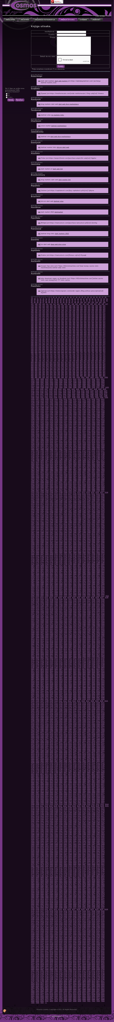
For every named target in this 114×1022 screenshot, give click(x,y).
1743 (75, 454)
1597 (65, 439)
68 (66, 300)
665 (96, 349)
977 (66, 376)
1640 (42, 444)
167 (104, 307)
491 (43, 336)
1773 (65, 457)
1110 (60, 389)
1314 (88, 409)
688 (32, 352)
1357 (65, 414)
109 (40, 304)
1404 (61, 419)
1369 (47, 416)
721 (81, 354)
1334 (33, 412)
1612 (60, 441)
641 (81, 347)
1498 (51, 429)
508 (32, 337)
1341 (65, 412)
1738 (51, 454)
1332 (98, 411)
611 (43, 346)
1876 (98, 467)
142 (85, 305)
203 (89, 311)
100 (81, 302)
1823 (75, 462)
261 (81, 316)
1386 (51, 417)
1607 (37, 441)
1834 (51, 464)
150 (40, 307)
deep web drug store (58, 244)
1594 (51, 439)
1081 (79, 386)
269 (36, 317)
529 (36, 339)
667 (104, 349)
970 (40, 376)
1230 (70, 401)
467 (104, 332)
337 (66, 322)
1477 (103, 426)
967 (104, 374)
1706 (51, 451)
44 (75, 299)
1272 (42, 406)
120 (80, 304)
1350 (33, 414)
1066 (84, 384)
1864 (42, 467)
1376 (79, 416)
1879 (37, 469)
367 (104, 324)
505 (96, 336)
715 (58, 354)
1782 (33, 459)
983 (89, 376)
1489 (84, 427)
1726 (70, 452)
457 (66, 332)
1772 (61, 457)
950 (40, 374)
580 (77, 342)
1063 (70, 384)
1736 (42, 454)
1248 (79, 402)
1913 (46, 472)
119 (76, 304)
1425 (84, 421)
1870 (70, 467)
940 (77, 372)
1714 (88, 451)
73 (81, 300)
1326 (70, 411)
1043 (51, 382)
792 (47, 361)
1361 (84, 414)
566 (100, 341)
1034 (84, 381)
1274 (51, 406)
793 (51, 361)
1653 (103, 444)
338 (70, 322)
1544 (42, 434)
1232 (79, 401)
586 (100, 342)
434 (55, 331)
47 (84, 299)
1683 (93, 447)
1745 (84, 454)
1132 (83, 391)
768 (32, 359)
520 (77, 337)
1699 (93, 449)
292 (47, 319)
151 (43, 307)
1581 (65, 437)
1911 (37, 472)
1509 (103, 429)
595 (58, 344)
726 (100, 354)
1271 (37, 406)
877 (66, 367)
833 (51, 364)
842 (85, 364)
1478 (33, 427)
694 (55, 352)
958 (70, 374)
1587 (93, 437)
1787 (56, 459)
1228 (61, 401)
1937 (84, 474)
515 (58, 337)
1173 (37, 396)
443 (89, 331)
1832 (42, 464)
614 (55, 346)
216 (62, 312)
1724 (61, 452)
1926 (33, 474)
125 (99, 304)
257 (66, 316)
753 (51, 357)
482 (85, 334)
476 (62, 334)
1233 (84, 401)
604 (92, 344)
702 (85, 352)
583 (89, 342)
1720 (42, 452)
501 (81, 336)
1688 (42, 449)
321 (81, 321)
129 (36, 305)
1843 (93, 464)
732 (47, 356)
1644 (61, 444)
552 (47, 341)
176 (62, 309)
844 (92, 364)
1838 (70, 464)
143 (89, 305)
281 (81, 317)
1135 (96, 391)
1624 (42, 442)
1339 (56, 412)
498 (70, 336)
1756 (61, 456)
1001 (83, 377)
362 (85, 324)
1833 (47, 464)
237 (66, 314)
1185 (92, 396)
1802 (51, 461)
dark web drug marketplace (69, 104)
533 (51, 339)
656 (62, 349)
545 (96, 339)
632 (47, 347)
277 (66, 317)
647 (104, 347)
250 (40, 316)
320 (77, 321)
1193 (51, 397)
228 (32, 314)
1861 (103, 466)
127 (106, 304)
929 (36, 372)
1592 (42, 439)
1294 (70, 407)
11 (56, 297)
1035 (89, 381)
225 (96, 312)
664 (92, 349)
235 (58, 314)
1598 (70, 439)
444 (92, 331)
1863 (37, 467)
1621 (102, 441)
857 (66, 366)
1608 (42, 441)
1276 (61, 406)
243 (89, 314)
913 (51, 371)
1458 (89, 424)
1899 (56, 471)
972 (47, 376)
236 (62, 314)
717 (66, 354)
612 (47, 346)
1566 (70, 436)
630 (40, 347)
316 (62, 321)
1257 (47, 404)
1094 (65, 387)
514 (55, 337)
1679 (75, 447)
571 (43, 342)
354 (55, 324)
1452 (61, 424)
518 (70, 337)
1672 (42, 447)
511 (43, 337)
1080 (75, 386)
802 (85, 361)
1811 (93, 461)
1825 (84, 462)
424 (92, 329)
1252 (98, 402)
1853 (65, 466)
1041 (42, 382)
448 (32, 332)
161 (81, 307)
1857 (84, 466)
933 (51, 372)
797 (66, 361)
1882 (51, 469)
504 (92, 336)
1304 (42, 409)
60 (43, 300)
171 (43, 309)
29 (32, 299)
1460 (98, 424)
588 (32, 344)
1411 (93, 419)
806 (100, 361)
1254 (33, 404)
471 (43, 334)
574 (55, 342)
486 (100, 334)
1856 (79, 466)
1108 (51, 389)
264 (92, 316)
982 (85, 376)
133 (51, 305)
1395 (93, 417)
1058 (47, 384)
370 (40, 326)
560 (77, 341)
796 (62, 361)
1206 (33, 399)
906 (100, 369)
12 (59, 297)
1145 (64, 392)
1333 (103, 411)
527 (104, 337)
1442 (89, 422)
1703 (37, 451)
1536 (79, 432)
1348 (98, 412)
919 (73, 371)
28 (105, 297)
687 (104, 351)
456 (62, 332)
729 (36, 356)
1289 (47, 407)
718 (70, 354)
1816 (42, 462)
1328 (79, 411)
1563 (56, 436)
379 (74, 326)
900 (77, 369)
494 (55, 336)
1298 (89, 407)
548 (32, 341)
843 (89, 364)
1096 (75, 387)
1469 (65, 426)
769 (36, 359)
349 (36, 324)
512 (47, 337)
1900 (61, 471)
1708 (61, 451)
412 (47, 329)
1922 (88, 472)
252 (47, 316)
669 (36, 351)
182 (85, 309)
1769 (47, 457)
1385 (47, 417)
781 (81, 359)
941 (81, 372)
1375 (75, 416)
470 (40, 334)
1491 (93, 427)
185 (96, 309)
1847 (37, 466)
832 (47, 364)
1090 (47, 387)
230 (40, 314)
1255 (37, 404)
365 (96, 324)
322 (85, 321)
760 (77, 357)
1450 (51, 424)
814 (55, 362)
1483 (56, 427)
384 (92, 326)
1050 (84, 382)
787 (104, 359)
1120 (104, 389)
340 (77, 322)
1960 (42, 477)
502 (85, 336)
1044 (56, 382)
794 (55, 361)
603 (89, 344)
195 (58, 311)
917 (66, 371)
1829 (103, 462)
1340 (61, 412)
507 (104, 336)
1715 (93, 451)
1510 (33, 431)
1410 (89, 419)
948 (32, 374)
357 (66, 324)
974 (55, 376)
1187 (101, 396)
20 (82, 297)
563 (89, 341)
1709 (65, 451)
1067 (89, 384)
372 (47, 326)
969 (36, 376)
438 (70, 331)
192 (47, 311)
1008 (37, 379)
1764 (98, 456)
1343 (75, 412)
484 (92, 334)
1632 (79, 442)
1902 (70, 471)
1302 (33, 409)
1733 (103, 452)
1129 (69, 391)
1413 (102, 419)
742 (85, 356)
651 (43, 349)
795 (58, 361)
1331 (93, 411)
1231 (75, 401)
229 (36, 314)
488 (32, 336)
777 (66, 359)
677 (66, 351)
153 (51, 307)
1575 (37, 437)
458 (70, 332)
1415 (37, 421)
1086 (103, 386)
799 (74, 361)
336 (62, 322)
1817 (47, 462)
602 (85, 344)
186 (100, 309)
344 (92, 322)
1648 (79, 444)
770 (40, 359)
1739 (56, 454)
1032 (75, 381)
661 (81, 349)
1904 (79, 471)
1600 (79, 439)
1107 (46, 389)
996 (62, 377)
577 (66, 342)
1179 (64, 396)
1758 (70, 456)
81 (104, 300)
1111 (64, 389)
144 (92, 305)
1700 (98, 449)
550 (40, 341)
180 (77, 309)
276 (62, 317)
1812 (98, 461)
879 (74, 367)
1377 (84, 416)
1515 (56, 431)
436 (62, 331)
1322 (51, 411)
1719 (37, 452)
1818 (51, 462)
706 (100, 352)
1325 (65, 411)
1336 (42, 412)
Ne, (9, 95)
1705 (47, 451)
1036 (93, 381)
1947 (56, 476)
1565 (65, 436)
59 (40, 300)
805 (96, 361)
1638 (33, 444)
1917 (65, 472)
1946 (51, 476)
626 (100, 346)
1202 (92, 397)
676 (62, 351)
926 (100, 371)
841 (81, 364)
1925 (102, 472)
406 (100, 327)
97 (72, 302)
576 (62, 342)
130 (40, 305)
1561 (47, 436)
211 (43, 312)
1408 (79, 419)
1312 (79, 409)
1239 (37, 402)
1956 (98, 476)
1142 (51, 392)
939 (74, 372)
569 (36, 342)
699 (74, 352)
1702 (33, 451)
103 (92, 302)
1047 (70, 382)
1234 (89, 401)
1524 (98, 431)
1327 (75, 411)
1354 (51, 414)
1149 (83, 392)
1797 (103, 459)
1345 (84, 412)
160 (77, 307)
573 (51, 342)
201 (81, 311)
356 (62, 324)
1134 (92, 391)
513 (51, 337)
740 (77, 356)
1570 (89, 436)
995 (58, 377)
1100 (93, 387)
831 (43, 364)
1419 (56, 421)
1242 (51, 402)
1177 (55, 396)
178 (70, 309)
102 (89, 302)
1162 (64, 394)
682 (85, 351)
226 (100, 312)
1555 (93, 434)
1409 (84, 419)
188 (32, 311)
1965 (65, 477)
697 (66, 352)
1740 (61, 454)
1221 (102, 399)
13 (62, 297)
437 (66, 331)
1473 (84, 426)
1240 (42, 402)
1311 (74, 409)
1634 (89, 442)
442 (85, 331)
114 (58, 304)
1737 (47, 454)
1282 (89, 406)
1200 (83, 397)
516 (62, 337)
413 (51, 329)
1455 (75, 424)
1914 (51, 472)
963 (89, 374)
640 (77, 347)
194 (55, 311)
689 (36, 352)
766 (100, 357)
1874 (89, 467)
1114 (77, 389)
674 (55, 351)
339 (74, 322)
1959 (37, 477)
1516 (60, 431)
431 (43, 331)
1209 (47, 399)
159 (74, 307)
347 (104, 322)
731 (43, 356)
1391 (75, 417)
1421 (65, 421)
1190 (37, 397)
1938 (89, 474)
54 (104, 299)
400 (77, 327)
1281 (84, 406)
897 (66, 369)
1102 (102, 387)
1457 (84, 424)
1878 (33, 469)
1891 (93, 469)
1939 (93, 474)
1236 (98, 401)
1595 (56, 439)
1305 (47, 409)
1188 (105, 396)
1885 (65, 469)
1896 (42, 471)
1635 (93, 442)
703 (89, 352)
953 (51, 374)
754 (55, 357)
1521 (84, 431)
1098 (84, 387)
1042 (47, 382)
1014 (65, 379)
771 (43, 359)
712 (47, 354)
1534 (70, 432)
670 (40, 351)
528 (32, 339)
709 (36, 354)
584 (92, 342)
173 (51, 309)
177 (66, 309)
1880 (42, 469)
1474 (89, 426)
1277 (65, 406)
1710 (70, 451)
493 (51, 336)
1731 (93, 452)
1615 (74, 441)
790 (40, 361)
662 (85, 349)
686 (100, 351)
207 (104, 311)
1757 (65, 456)
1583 (75, 437)
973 (51, 376)
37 (55, 299)
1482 (51, 427)
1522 (88, 431)
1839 (75, 464)
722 (85, 354)
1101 (98, 387)
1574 (33, 437)
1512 (42, 431)
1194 (55, 397)
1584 (79, 437)
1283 (93, 406)
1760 (79, 456)
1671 (37, 447)
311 (43, 321)
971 (43, 376)
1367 (37, 416)
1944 (42, 476)
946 (100, 372)
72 (78, 300)
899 (74, 369)
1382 (33, 417)
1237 (103, 401)
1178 (60, 396)
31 (38, 299)
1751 (37, 456)
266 (100, 316)
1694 (70, 449)
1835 (56, 464)
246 (100, 314)
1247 (75, 402)
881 (81, 367)
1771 (56, 457)
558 (70, 341)
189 (36, 311)
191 (43, 311)
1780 (98, 457)
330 (40, 322)
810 (40, 362)
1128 (64, 391)
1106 (42, 389)
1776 (79, 457)
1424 (79, 421)
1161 (60, 394)
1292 (61, 407)
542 (85, 339)
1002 (87, 377)
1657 (47, 446)
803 (89, 361)
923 (89, 371)
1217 (84, 399)
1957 (103, 476)
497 (66, 336)
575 (58, 342)
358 (70, 324)
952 (47, 374)
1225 (47, 401)
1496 (42, 429)
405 (96, 327)
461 (81, 332)
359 (74, 324)
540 (77, 339)
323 (89, 321)
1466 (51, 426)
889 (36, 369)
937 (66, 372)
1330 (89, 411)
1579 (56, 437)
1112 (68, 389)
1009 (42, 379)
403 (89, 327)
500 (77, 336)
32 (40, 299)
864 (92, 366)
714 (55, 354)
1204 (101, 397)
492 (47, 336)
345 (96, 322)
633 (51, 347)
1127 (60, 391)
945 (96, 372)
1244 (61, 402)
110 (43, 304)
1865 (47, 467)
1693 (65, 449)
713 (51, 354)
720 (77, 354)
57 (35, 300)
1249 (84, 402)
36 (52, 299)
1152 (96, 392)
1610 (51, 441)
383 (89, 326)
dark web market (61, 81)
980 (77, 376)
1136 (101, 391)
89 (49, 302)
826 (100, 362)
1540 (98, 432)
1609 (47, 441)
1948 (61, 476)
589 (36, 344)
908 (32, 371)
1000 (78, 377)
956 (62, 374)
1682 (89, 447)
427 (104, 329)
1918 (70, 472)
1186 (96, 396)
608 (32, 346)
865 (96, 366)
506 (100, 336)
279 (74, 317)
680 (77, 351)
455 (58, 332)
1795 (93, 459)
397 (66, 327)
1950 (70, 476)
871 (43, 367)
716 (62, 354)
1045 (61, 382)
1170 (101, 394)
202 (85, 311)
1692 (61, 449)
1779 (93, 457)
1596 (61, 439)
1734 (33, 454)
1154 (105, 392)
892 (47, 369)
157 (66, 307)
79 (98, 300)
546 (100, 339)
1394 (89, 417)
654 (55, 349)
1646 (70, 444)
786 (100, 359)
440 (77, 331)
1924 (98, 472)
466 (100, 332)
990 (40, 377)
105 (100, 302)
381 (81, 326)
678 (70, 351)
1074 (47, 386)
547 (104, 339)
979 (74, 376)
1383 (37, 417)
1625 (47, 442)
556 (62, 341)
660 (77, 349)
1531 (56, 432)
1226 (51, 401)
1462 (33, 426)
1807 (75, 461)
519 (73, 337)
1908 (98, 471)
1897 (47, 471)
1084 (93, 386)
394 (55, 327)
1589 (103, 437)
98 (75, 302)
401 (81, 327)
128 (32, 305)
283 (89, 317)
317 (66, 321)
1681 (84, 447)
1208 (42, 399)
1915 (56, 472)
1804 (61, 461)
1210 (51, 399)
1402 (51, 419)
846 (100, 364)
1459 (93, 424)
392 (47, 327)
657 (66, 349)
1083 (89, 386)
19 (79, 297)
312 (47, 321)
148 (32, 307)
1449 (47, 424)
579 (74, 342)
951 (43, 374)
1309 (65, 409)
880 (77, 367)
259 (74, 316)
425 (96, 329)
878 (70, 367)
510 (40, 337)
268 (32, 317)
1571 (93, 436)
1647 (75, 444)
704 (92, 352)
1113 (73, 389)
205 (96, 311)
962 (85, 374)
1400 (42, 419)
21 (85, 297)
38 (58, 299)
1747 (93, 454)
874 (55, 367)
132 (47, 305)
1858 (89, 466)
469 (36, 334)
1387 (56, 417)
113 (54, 304)
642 (85, 347)
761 (81, 357)
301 (81, 319)
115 (62, 304)
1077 (61, 386)
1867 (56, 467)
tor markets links (57, 115)
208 (32, 312)
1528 (42, 432)
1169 (96, 394)
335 (58, 322)
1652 (98, 444)
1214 (70, 399)
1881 (47, 469)
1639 (37, 444)
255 (58, 316)
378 (70, 326)
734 (55, 356)
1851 (56, 466)
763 (89, 357)
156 (62, 307)
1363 (93, 414)
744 (92, 356)
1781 (103, 457)
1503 (75, 429)
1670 (33, 447)
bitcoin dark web (63, 147)
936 (62, 372)
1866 (51, 467)
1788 (61, 459)
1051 (89, 382)
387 (104, 326)
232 (47, 314)
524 (92, 337)
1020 (93, 379)
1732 (98, 452)
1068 (93, 384)
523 (89, 337)
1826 (89, 462)
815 (58, 362)
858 (70, 366)
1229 (65, 401)
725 (96, 354)
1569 (84, 436)
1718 (33, 452)
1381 (103, 416)
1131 (78, 391)
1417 (47, 421)
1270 (33, 406)
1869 (65, 467)
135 (58, 305)
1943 (37, 476)
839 (74, 364)
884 (92, 367)
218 (70, 312)
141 (81, 305)
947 (104, 372)
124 (95, 304)
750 (40, 357)
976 (62, 376)
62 (49, 300)
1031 (70, 381)
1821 (65, 462)
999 (74, 377)
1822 (70, 462)
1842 (89, 464)
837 (66, 364)
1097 (79, 387)
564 (92, 341)
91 (55, 302)
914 (55, 371)
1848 (42, 466)
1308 (61, 409)
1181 (73, 396)
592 (47, 344)
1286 (33, 407)
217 (66, 312)
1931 (56, 474)
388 (32, 327)
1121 (32, 391)
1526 (33, 432)
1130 (73, 391)
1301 (103, 407)
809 (36, 362)
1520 (79, 431)
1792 (79, 459)
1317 (102, 409)
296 (62, 319)
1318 (33, 411)
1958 (33, 477)
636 (62, 347)
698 (70, 352)
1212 (60, 399)
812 (47, 362)
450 (40, 332)
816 (62, 362)
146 (100, 305)
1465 (47, 426)
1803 (56, 461)
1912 (42, 472)
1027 (51, 381)
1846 (33, 466)
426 (100, 329)
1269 (103, 404)
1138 (32, 392)
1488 (79, 427)
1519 (74, 431)
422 (85, 329)
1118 (95, 389)
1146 (69, 392)
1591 (37, 439)
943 (89, 372)
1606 (33, 441)
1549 (65, 434)
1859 (93, 466)
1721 (47, 452)
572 (47, 342)
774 (55, 359)
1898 (51, 471)
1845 (103, 464)
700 (77, 352)
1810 (89, 461)
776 (62, 359)
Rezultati (19, 100)
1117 (91, 389)
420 (77, 329)
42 (69, 299)
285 (96, 317)
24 (94, 297)
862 (85, 366)
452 (47, 332)
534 (55, 339)
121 (84, 304)
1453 (65, 424)
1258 (51, 404)
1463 (37, 426)
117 (69, 304)
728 (32, 356)
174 (55, 309)
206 (100, 311)
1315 (93, 409)
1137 (105, 391)
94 (64, 302)
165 (96, 307)
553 (51, 341)
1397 (103, 417)
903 (89, 369)
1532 (61, 432)
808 (32, 362)
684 (92, 351)
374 (55, 326)
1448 (42, 424)
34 (46, 299)
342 (85, 322)
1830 (33, 464)
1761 (84, 456)
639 (74, 347)
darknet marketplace (58, 126)
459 (74, 332)
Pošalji (61, 66)
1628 (61, 442)
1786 (51, 459)
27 (102, 297)
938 (70, 372)
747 (104, 356)
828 (32, 364)
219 (73, 312)
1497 (47, 429)
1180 (69, 396)
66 (61, 300)
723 (89, 354)
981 (81, 376)
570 (40, 342)
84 (35, 302)
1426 (89, 421)
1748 (98, 454)
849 (36, 366)
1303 (37, 409)
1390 (70, 417)
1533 (65, 432)
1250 (89, 402)
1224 (42, 401)
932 (47, 372)
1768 (42, 457)
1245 (65, 402)
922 (85, 371)
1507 (93, 429)
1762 (89, 456)
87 (43, 302)
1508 (98, 429)
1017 (79, 379)
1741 (65, 454)
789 (36, 361)
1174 (42, 396)
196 (62, 311)
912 (47, 371)
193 (51, 311)
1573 (103, 436)
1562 (51, 436)
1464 (42, 426)
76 (90, 300)
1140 (42, 392)
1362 (89, 414)
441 (81, 331)
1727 (75, 452)
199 (74, 311)
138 (70, 305)
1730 (89, 452)
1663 (75, 446)
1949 (65, 476)
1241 (47, 402)
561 (81, 341)
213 (51, 312)
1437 (65, 422)
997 (66, 377)
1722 (51, 452)
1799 (37, 461)
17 (74, 297)
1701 (103, 449)
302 (85, 319)
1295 (75, 407)
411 (43, 329)
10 (53, 297)
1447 (37, 424)
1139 (37, 392)
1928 (42, 474)
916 (62, 371)
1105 (37, 389)
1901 (65, 471)
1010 (47, 379)
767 (104, 357)
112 (51, 304)
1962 (51, 477)
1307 (56, 409)
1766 (33, 457)
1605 (103, 439)
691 (43, 352)
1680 (79, 447)
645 (96, 347)
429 (36, 331)
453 (51, 332)
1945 (47, 476)
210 (40, 312)
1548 (61, 434)
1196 (64, 397)
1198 (73, 397)
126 (103, 304)
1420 (61, 421)
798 (70, 361)
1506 (89, 429)
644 (92, 347)
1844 (98, 464)
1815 (37, 462)
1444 (98, 422)
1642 (51, 444)
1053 (98, 382)
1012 (56, 379)
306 (100, 319)
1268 (98, 404)
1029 (61, 381)
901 (81, 369)
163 (89, 307)
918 (70, 371)
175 (58, 309)
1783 (37, 459)
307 (104, 319)
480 (77, 334)
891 (43, 369)
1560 (42, 436)
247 (104, 314)
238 (70, 314)
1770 (51, 457)
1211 (56, 399)
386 (100, 326)
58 (38, 300)
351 (43, 324)
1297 (84, 407)
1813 (102, 461)
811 (43, 362)
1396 (98, 417)
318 (70, 321)
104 (96, 302)
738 (70, 356)
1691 (56, 449)
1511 (37, 431)
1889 (84, 469)
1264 (79, 404)
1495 (37, 429)
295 (58, 319)
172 (47, 309)
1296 (79, 407)
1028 (56, 381)
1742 (70, 454)
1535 (75, 432)
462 (85, 332)
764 (92, 357)
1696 (79, 449)
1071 (33, 386)
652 (47, 349)
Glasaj (10, 100)
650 (40, 349)
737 (66, 356)
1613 (65, 441)
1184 (87, 396)
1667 (93, 446)
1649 (84, 444)
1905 (84, 471)
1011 (51, 379)
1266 (89, 404)
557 (66, 341)
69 (69, 300)
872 (47, 367)
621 (81, 346)
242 (85, 314)
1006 (106, 377)
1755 (56, 456)
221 (81, 312)
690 (40, 352)
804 (92, 361)
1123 (42, 391)
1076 (56, 386)
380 (77, 326)
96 (69, 302)
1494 (33, 429)
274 (55, 317)
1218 (88, 399)
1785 (47, 459)
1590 (33, 439)
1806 (70, 461)
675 (58, 351)
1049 (79, 382)
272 (47, 317)
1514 (51, 431)
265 (96, 316)
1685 (103, 447)
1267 (93, 404)
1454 (70, 424)
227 (104, 312)
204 (92, 311)
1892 (98, 469)
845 (96, 364)
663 (89, 349)
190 (40, 311)
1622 (33, 442)
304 (92, 319)
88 (46, 302)
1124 (46, 391)
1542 (33, 434)
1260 (61, 404)
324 (92, 321)
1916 (60, 472)
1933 (65, 474)
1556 (98, 434)
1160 (55, 394)
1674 (51, 447)
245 (96, 314)
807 (104, 361)
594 (55, 344)
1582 (70, 437)
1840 (79, 464)
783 (89, 359)
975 (58, 376)
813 (51, 362)
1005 (101, 377)
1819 (56, 462)
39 (61, 299)
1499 (56, 429)
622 (85, 346)
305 (96, 319)
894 (55, 369)
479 (74, 334)
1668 (98, 446)
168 (32, 309)
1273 (47, 406)
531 (43, 339)
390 (40, 327)
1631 (75, 442)
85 (38, 302)
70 (72, 300)
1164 (73, 394)
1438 (70, 422)
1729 (84, 452)
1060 (56, 384)
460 (77, 332)
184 (92, 309)
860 (77, 366)
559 (74, 341)
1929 (47, 474)
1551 (75, 434)
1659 (56, 446)
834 (55, 364)
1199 (78, 397)
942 (85, 372)
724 (92, 354)
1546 (51, 434)
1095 (70, 387)
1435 (56, 422)
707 (104, 352)
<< (32, 297)
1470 (70, 426)
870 (40, 367)
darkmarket (59, 212)
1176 (51, 396)
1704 (42, 451)
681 (81, 351)
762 (85, 357)
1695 (75, 449)
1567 (75, 436)
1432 (42, 422)
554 (55, 341)
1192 (46, 397)
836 (62, 364)
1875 (93, 467)
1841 (84, 464)
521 (81, 337)
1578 (51, 437)
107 (32, 304)
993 (51, 377)
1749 (103, 454)
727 (104, 354)
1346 (89, 412)
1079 (70, 386)
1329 (84, 411)
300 (77, 319)
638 (70, 347)
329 (36, 322)
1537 (84, 432)
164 (92, 307)
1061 (61, 384)
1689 (47, 449)
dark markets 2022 (62, 233)
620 (77, 346)
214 (55, 312)
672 (47, 351)
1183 (83, 396)
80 (101, 300)
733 (51, 356)
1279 (75, 406)
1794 (89, 459)
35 (49, 299)
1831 (37, 464)
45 (78, 299)
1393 (84, 417)
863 (89, 366)
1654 (33, 446)
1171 (105, 394)
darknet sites (59, 201)
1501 (65, 429)
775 (58, 359)
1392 (79, 417)
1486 (70, 427)
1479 (37, 427)
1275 (56, 406)
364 (92, 324)
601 (81, 344)
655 (58, 349)
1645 (65, 444)
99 (78, 302)
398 (70, 327)
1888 (79, 469)
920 (77, 371)
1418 (51, 421)
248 (32, 316)
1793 (84, 459)
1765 (103, 456)
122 (87, 304)
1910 (33, 472)
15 (68, 297)
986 (100, 376)
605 (96, 344)
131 (43, 305)
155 (58, 307)
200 (77, 311)
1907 (93, 471)
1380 (98, 416)
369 (36, 326)
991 (43, 377)
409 (36, 329)
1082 (84, 386)
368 (32, 326)
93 (61, 302)
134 (55, 305)
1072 (37, 386)
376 (62, 326)
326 (100, 321)
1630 (70, 442)
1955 (93, 476)
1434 (51, 422)
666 (100, 349)
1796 (98, 459)
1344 (79, 412)
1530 (51, 432)
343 (89, 322)
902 (85, 369)
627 (104, 346)
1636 (98, 442)
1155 (32, 394)
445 (96, 331)
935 (58, 372)
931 (43, 372)
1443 (93, 422)
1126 (55, 391)
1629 (65, 442)
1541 (103, 432)
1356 (61, 414)
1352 (42, 414)
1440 (79, 422)
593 (51, 344)
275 (58, 317)
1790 (70, 459)
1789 (65, 459)
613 (51, 346)
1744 (79, 454)
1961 (47, 477)
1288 (42, 407)
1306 (51, 409)
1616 (79, 441)
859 (74, 366)
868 (32, 367)
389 (36, 327)
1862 (33, 467)
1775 (75, 457)
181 (81, 309)
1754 (51, 456)
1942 (33, 476)
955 (58, 374)
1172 (32, 396)
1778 (89, 457)
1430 (33, 422)
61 (46, 300)
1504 (79, 429)
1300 (98, 407)
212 (47, 312)
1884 (61, 469)
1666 (89, 446)
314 (55, 321)
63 (52, 300)
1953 (84, 476)
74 (84, 300)
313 (51, 321)
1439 (75, 422)
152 (47, 307)
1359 (75, 414)
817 (66, 362)
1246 (70, 402)
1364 (98, 414)
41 (66, 299)
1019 (88, 379)
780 (77, 359)
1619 (93, 441)
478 (70, 334)
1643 (56, 444)
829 (36, 364)
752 (47, 357)
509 (36, 337)
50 (92, 299)
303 (89, 319)
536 (62, 339)
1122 (37, 391)
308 (32, 321)
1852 (61, 466)
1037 (98, 381)
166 (100, 307)
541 (81, 339)
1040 (37, 382)
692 (47, 352)
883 (89, 367)
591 (43, 344)
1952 (79, 476)
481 (81, 334)
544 (92, 339)
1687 (37, 449)
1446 (33, 424)
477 (66, 334)
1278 (70, 406)
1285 (103, 406)
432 (47, 331)
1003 (92, 377)
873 (51, 367)
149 (36, 307)
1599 (75, 439)
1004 (97, 377)
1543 (37, 434)
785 (96, 359)
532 (47, 339)
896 (62, 369)
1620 (98, 441)
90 (52, 302)
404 (92, 327)
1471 (75, 426)
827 (104, 362)
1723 (56, 452)
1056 (37, 384)
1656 (42, 446)
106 (104, 302)
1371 (56, 416)
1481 (47, 427)
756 (62, 357)
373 (51, 326)
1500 (61, 429)
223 (89, 312)
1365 (103, 414)
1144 (60, 392)
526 (100, 337)
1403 (56, 419)
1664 (79, 446)
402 (85, 327)
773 (51, 359)
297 (66, 319)
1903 (75, 471)
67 (64, 300)
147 (104, 305)
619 (73, 346)
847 (104, 364)
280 (77, 317)
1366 (33, 416)
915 (58, 371)
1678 (70, 447)
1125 (51, 391)
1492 (98, 427)
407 (104, 327)
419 (73, 329)
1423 (75, 421)
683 (89, 351)
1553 (84, 434)
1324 (61, 411)
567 (104, 341)
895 (58, 369)
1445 (103, 422)
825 (96, 362)
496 (62, 336)
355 (58, 324)
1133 (87, 391)
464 (92, 332)
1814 (33, 462)
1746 (89, 454)
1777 (84, 457)
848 (32, 366)
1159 (51, 394)
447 (104, 331)
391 (43, 327)
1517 (65, 431)
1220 (98, 399)
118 (73, 304)
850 (40, 366)
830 (40, 364)
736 (62, 356)
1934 (70, 474)
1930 (51, 474)
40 (64, 299)
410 (40, 329)
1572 (98, 436)
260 (77, 316)
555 (58, 341)
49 (90, 299)
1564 (61, 436)
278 (70, 317)
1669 (103, 446)
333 (51, 322)
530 (40, 339)
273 (51, 317)
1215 (74, 399)
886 (100, 367)
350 (40, 324)
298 (70, 319)
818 (70, 362)
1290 (51, 407)
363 (89, 324)
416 (62, 329)
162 (85, 307)
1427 (93, 421)
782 (85, 359)
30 (35, 299)
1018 (84, 379)
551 (43, 341)
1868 (61, 467)
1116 (86, 389)
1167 (87, 394)
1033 (79, 381)
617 (66, 346)
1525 (102, 431)
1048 (75, 382)
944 (92, 372)
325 (96, 321)
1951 (75, 476)
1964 (61, 477)
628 (32, 347)
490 (40, 336)
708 (32, 354)
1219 (93, 399)
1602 (89, 439)
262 (85, 316)
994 (55, 377)
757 (66, 357)
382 (85, 326)
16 (71, 297)
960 (77, 374)
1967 (75, 477)
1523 (93, 431)
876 (62, 367)
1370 (51, 416)
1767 (37, 457)
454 (55, 332)
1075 (51, 386)
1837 (65, 464)
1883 (56, 469)
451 (43, 332)
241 (81, 314)
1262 (70, 404)
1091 (51, 387)
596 (62, 344)
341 (81, 322)
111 (47, 304)
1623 (37, 442)
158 (70, 307)
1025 (42, 381)
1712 (79, 451)
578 (70, 342)
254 (55, 316)
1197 (69, 397)
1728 (79, 452)
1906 (89, 471)
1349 (103, 412)
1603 (93, 439)
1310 (70, 409)
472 (47, 334)
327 (104, 321)
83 (32, 302)
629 (36, 347)
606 (100, 344)
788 (32, 361)
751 (43, 357)
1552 (79, 434)
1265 (84, 404)
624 (92, 346)
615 (58, 346)
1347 (93, 412)
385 (96, 326)
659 (74, 349)
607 (104, 344)
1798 (33, 461)
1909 (103, 471)
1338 (51, 412)
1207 (37, 399)
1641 (47, 444)
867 (104, 366)
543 (89, 339)
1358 (70, 414)
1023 (33, 381)
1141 (46, 392)
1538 (89, 432)
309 (36, 321)
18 (76, 297)
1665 (84, 446)
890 (40, 369)
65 (58, 300)
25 (97, 297)
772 (47, 359)
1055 (33, 384)
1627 (56, 442)
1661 (65, 446)
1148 (78, 392)
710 (40, 354)
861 (81, 366)
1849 (47, 466)
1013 (60, 379)
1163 (69, 394)
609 (36, 346)
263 (89, 316)
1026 (47, 381)
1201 (87, 397)
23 (91, 297)
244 (92, 314)
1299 (93, 407)
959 (74, 374)
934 (55, 372)
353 (51, 324)
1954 (89, 476)
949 (36, 374)
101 (85, 302)
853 (51, 366)
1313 (84, 409)
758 (70, 357)
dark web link (58, 169)
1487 (75, 427)
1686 (33, 449)
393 (51, 327)
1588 (98, 437)
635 (58, 347)
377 (66, 326)
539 (74, 339)
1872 (79, 467)
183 (89, 309)
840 (77, 364)
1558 (33, 436)
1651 (93, 444)
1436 (61, 422)
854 (55, 366)
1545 (47, 434)
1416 (42, 421)
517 (66, 337)
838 (70, 364)
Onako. (10, 97)
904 (92, 369)
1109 (55, 389)
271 (43, 317)
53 (101, 299)
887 (104, 367)
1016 (74, 379)
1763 (93, 456)
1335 (37, 412)
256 (62, 316)
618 (70, 346)
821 (81, 362)
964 (92, 374)
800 (77, 361)
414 (55, 329)
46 (81, 299)
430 (40, 331)
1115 (82, 389)
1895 (37, 471)
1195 (60, 397)
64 (55, 300)
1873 (84, 467)
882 (85, 367)
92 (58, 302)
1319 (37, 411)
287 (104, 317)
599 (74, 344)
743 (89, 356)
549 (36, 341)
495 (58, 336)
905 (96, 369)
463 (89, 332)
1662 (70, 446)
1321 (47, 411)
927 (104, 371)
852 (47, 366)
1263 (75, 404)
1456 (79, 424)
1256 (42, 404)
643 (89, 347)
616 (62, 346)
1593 (47, 439)
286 (100, 317)
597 (66, 344)
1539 (93, 432)
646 (100, 347)
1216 (79, 399)
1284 (98, 406)
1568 (79, 436)
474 (55, 334)
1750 (33, 456)
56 (32, 300)
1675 (56, 447)
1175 (46, 396)
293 (51, 319)
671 (43, 351)
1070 (103, 384)
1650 (89, 444)
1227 (56, 401)
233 (51, 314)
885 (96, 367)
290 (40, 319)
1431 (37, 422)
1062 (65, 384)
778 (70, 359)
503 (89, 336)
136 (62, 305)
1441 (84, 422)
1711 (74, 451)
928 (32, 372)
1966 (70, 477)
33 (43, 299)
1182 (78, 396)
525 (96, 337)
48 (87, 299)
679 (74, 351)
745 (96, 356)
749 (36, 357)
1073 (42, 386)
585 (96, 342)
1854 (70, 466)
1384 (42, 417)
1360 (79, 414)
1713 (84, 451)
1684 (98, 447)
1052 (93, 382)
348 (32, 324)
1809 (84, 461)
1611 (56, 441)
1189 (32, 397)
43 (72, 299)
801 (81, 361)
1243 (56, 402)
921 (81, 371)
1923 (93, 472)
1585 (84, 437)
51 (95, 299)
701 (81, 352)
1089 (42, 387)
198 (70, 311)
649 (36, 349)
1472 (79, 426)
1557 (103, 434)
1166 (83, 394)
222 (85, 312)
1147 (73, 392)
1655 (37, 446)
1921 (84, 472)
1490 (89, 427)
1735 (37, 454)
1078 (65, 386)
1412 (98, 419)
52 (98, 299)
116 (65, 304)
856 (62, 366)
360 (77, 324)
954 (55, 374)
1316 (98, 409)
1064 (75, 384)
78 (95, 300)
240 (77, 314)
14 (65, 297)
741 (81, 356)
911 (43, 371)
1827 (93, 462)
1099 (89, 387)
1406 (70, 419)
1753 (47, 456)
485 (96, 334)
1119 (100, 389)
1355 (56, 414)
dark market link (65, 180)
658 (70, 349)
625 (96, 346)
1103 (107, 387)
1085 (98, 386)
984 (92, 376)
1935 (75, 474)
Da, (9, 93)
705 (96, 352)
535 (58, 339)
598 (70, 344)
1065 (79, 384)
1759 (75, 456)
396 (62, 327)
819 (73, 362)
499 (74, 336)
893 (51, 369)
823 (89, 362)
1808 (79, 461)
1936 (79, 474)
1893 (103, 469)
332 (47, 322)
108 (36, 304)
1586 (89, 437)
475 (58, 334)
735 (58, 356)
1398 (33, 419)
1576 (42, 437)
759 (74, 357)
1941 (103, 474)
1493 (103, 427)
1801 (47, 461)
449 (36, 332)
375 (58, 326)
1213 (65, 399)
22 (88, 297)
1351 (37, 414)
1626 (51, 442)
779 (74, 359)
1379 (93, 416)
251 (43, 316)
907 (104, 369)
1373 (65, 416)
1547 (56, 434)
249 (36, 316)
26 (100, 297)
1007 (33, 379)
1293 (65, 407)
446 (100, 331)
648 (32, 349)
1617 (84, 441)
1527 (37, 432)
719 (73, 354)
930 (40, 372)
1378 (89, 416)
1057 (42, 384)
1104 (32, 389)
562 (85, 341)
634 (55, 347)
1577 (47, 437)
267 (104, 316)
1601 (84, 439)
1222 (33, 401)
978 (70, 376)
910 (40, 371)
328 (32, 322)
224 (92, 312)
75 (87, 300)
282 (85, 317)
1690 (51, 449)
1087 (33, 387)
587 (104, 342)
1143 (55, 392)
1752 (42, 456)
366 (100, 324)
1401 (47, 419)
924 (92, 371)
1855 (75, 466)
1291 (56, 407)
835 (58, 364)
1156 (37, 394)
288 (32, 319)
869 (36, 367)
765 (96, 357)
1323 (56, 411)
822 (85, 362)
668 (32, 351)
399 (74, 327)
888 (32, 369)
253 (51, 316)
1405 (65, 419)
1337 (47, 412)
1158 (46, 394)
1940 (98, 474)
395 (58, 327)
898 (70, 369)
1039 (33, 382)
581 (81, 342)
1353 (47, 414)
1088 (37, 387)
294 (55, 319)
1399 (37, 419)
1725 (65, 452)
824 (92, 362)
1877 (103, 467)
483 (89, 334)
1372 (61, 416)
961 (81, 374)
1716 (98, 451)
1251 (93, 402)
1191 (42, 397)
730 (40, 356)
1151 (92, 392)
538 (70, 339)
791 (43, 361)
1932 (61, 474)
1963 (56, 477)
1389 (65, 417)
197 (66, 311)
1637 (103, 442)
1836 (61, 464)
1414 (33, 421)
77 (92, 300)
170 (40, 309)
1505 (84, 429)
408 (32, 329)
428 (32, 331)
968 (32, 376)
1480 (42, 427)
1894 (33, 471)
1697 (84, 449)
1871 (75, 467)
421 (81, 329)
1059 (51, 384)
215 (58, 312)
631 (43, 347)
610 (40, 346)
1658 (51, 446)
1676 (61, 447)
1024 (37, 381)
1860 (98, 466)
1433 (47, 422)
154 (55, 307)
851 (43, 366)
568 (32, 342)
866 (100, 366)
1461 (103, 424)
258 (70, 316)
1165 (78, 394)
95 (66, 302)
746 (100, 356)
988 (32, 377)
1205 (106, 397)
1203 (97, 397)
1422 (70, 421)
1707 (56, 451)
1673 (47, 447)
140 (77, 305)
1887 (75, 469)
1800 (42, 461)
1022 (102, 379)
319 (73, 321)
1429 (103, 421)
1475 (93, 426)
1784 (42, 459)
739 (74, 356)
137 (66, 305)
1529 (47, 432)
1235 (93, 401)
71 (75, 300)
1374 (70, 416)
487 (104, 334)
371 (43, 326)
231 (43, 314)
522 (85, 337)
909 (36, 371)
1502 (70, 429)
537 (66, 339)
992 (47, 377)
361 (81, 324)
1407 (75, 419)
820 (77, 362)
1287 (37, 407)
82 (107, 300)
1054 (103, 382)
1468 (61, 426)
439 (74, 331)
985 (96, 376)
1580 (61, 437)
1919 (74, 472)
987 (104, 376)
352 (47, 324)
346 (100, 322)
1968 (79, 477)
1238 (33, 402)
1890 (89, 469)
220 (77, 312)
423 (89, 329)
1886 (70, 469)
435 (58, 331)
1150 (87, 392)
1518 (70, 431)
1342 (70, 412)
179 (74, 309)
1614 (70, 441)
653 (51, 349)
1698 (89, 449)
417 (66, 329)
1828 (98, 462)
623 (89, 346)
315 (58, 321)
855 (58, 366)
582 (85, 342)
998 (70, 377)
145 (96, 305)
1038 (103, 381)
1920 (79, 472)
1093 (61, 387)
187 (104, 309)
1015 (70, 379)
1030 (65, 381)
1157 (42, 394)
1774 (70, 457)
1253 (103, 402)
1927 (37, 474)
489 (36, 336)
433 (51, 331)
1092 (56, 387)
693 (51, 352)
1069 (98, 384)
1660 (61, 446)
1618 (88, 441)
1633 (84, 442)
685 (96, 351)
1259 (56, 404)
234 (55, 314)
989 (36, 377)
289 (36, 319)
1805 (65, 461)
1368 (42, 416)
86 (40, 302)
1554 (89, 434)
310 (40, 321)
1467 (56, 426)
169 (36, 309)
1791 (75, 459)
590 (40, 344)
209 (36, 312)
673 (51, 351)
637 (66, 347)
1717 (102, 451)
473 (51, 334)
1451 (56, 424)
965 (96, 374)
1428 (98, 421)
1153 (101, 392)
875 (58, 367)
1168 (92, 394)
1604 (98, 439)
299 (74, 319)
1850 (51, 466)
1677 (65, 447)
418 (70, 329)
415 (58, 329)
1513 (46, 431)
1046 (65, 382)
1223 (37, 401)
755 (58, 357)
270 (40, 317)
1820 (61, 462)
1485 (65, 427)
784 (92, 359)
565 (96, 341)
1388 (61, 417)
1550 (70, 434)
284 (92, 317)
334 (55, 322)
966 (100, 374)
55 (107, 299)
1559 (37, 436)
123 (91, 304)
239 (74, 314)
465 (96, 332)
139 (74, 305)
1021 (98, 379)
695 (58, 352)
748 (32, 357)
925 (96, 371)
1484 (61, 427)
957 (66, 374)
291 (43, 319)
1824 (79, 462)
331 (43, 322)
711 (43, 354)
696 (62, 352)
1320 (42, 411)
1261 (65, 404)
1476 (98, 426)
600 (77, 344)
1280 (79, 406)
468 (32, 334)
